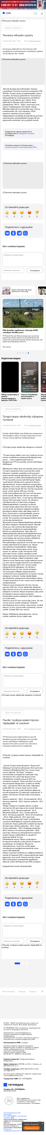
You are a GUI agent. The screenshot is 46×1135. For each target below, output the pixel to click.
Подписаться (31, 1128)
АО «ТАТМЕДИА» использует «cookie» (15, 1113)
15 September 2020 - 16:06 (12, 421)
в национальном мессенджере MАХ (21, 146)
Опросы (33, 987)
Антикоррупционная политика (12, 1109)
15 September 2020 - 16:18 (12, 41)
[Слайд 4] (25, 349)
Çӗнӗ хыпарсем (13, 27)
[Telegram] (19, 233)
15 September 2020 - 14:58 (12, 725)
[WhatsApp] (25, 233)
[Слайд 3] (23, 349)
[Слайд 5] (28, 349)
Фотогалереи (8, 987)
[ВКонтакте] (7, 233)
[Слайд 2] (20, 349)
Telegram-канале (26, 133)
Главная (22, 987)
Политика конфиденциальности (12, 1126)
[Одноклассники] (13, 233)
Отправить (35, 270)
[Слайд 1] (17, 349)
